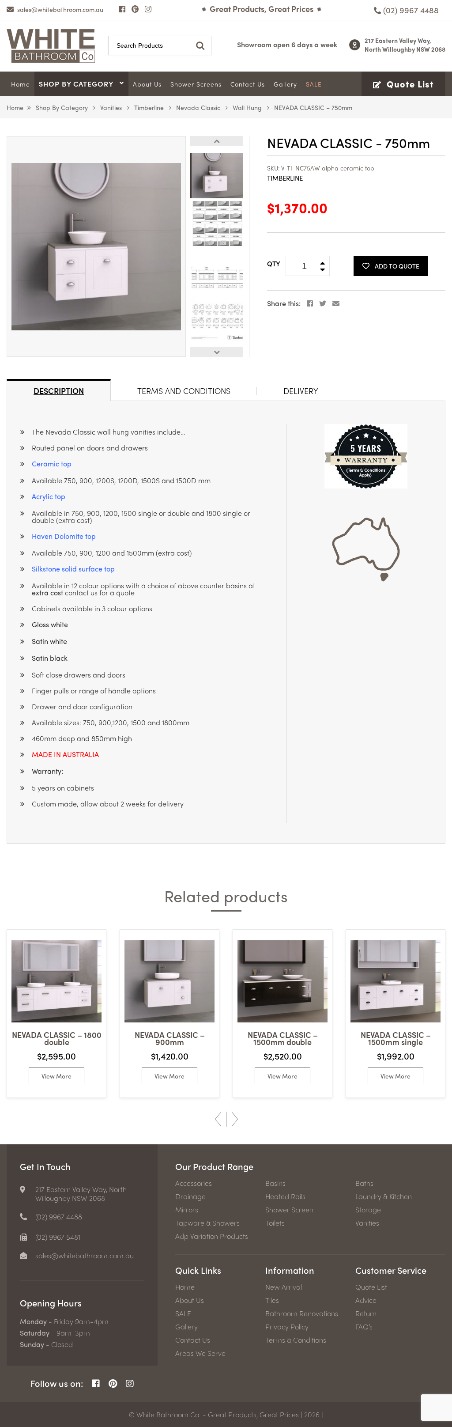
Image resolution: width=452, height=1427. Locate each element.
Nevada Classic (198, 107)
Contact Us (192, 1340)
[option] (96, 246)
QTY (273, 264)
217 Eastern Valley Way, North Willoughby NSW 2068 (405, 44)
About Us (189, 1300)
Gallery (186, 1326)
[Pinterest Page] (135, 9)
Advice (366, 1300)
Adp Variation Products (211, 1236)
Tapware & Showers (207, 1222)
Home (15, 107)
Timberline (149, 107)
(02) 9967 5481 (57, 1237)
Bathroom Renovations (301, 1313)
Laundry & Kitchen (383, 1196)
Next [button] (216, 352)
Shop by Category (62, 107)
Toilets (275, 1222)
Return (366, 1313)
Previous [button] (216, 141)
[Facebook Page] (122, 9)
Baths (364, 1183)
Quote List (371, 1287)
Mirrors (186, 1209)
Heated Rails (285, 1196)
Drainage (190, 1196)
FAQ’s (364, 1326)
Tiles (272, 1300)
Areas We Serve (200, 1353)
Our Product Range (214, 1166)
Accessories (193, 1183)
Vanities (111, 107)
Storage (368, 1209)
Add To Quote (397, 265)
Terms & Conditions (295, 1340)
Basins (275, 1183)
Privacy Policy (287, 1326)
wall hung (247, 107)
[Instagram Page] (148, 9)
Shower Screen (289, 1209)
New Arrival (283, 1287)
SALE (183, 1313)
